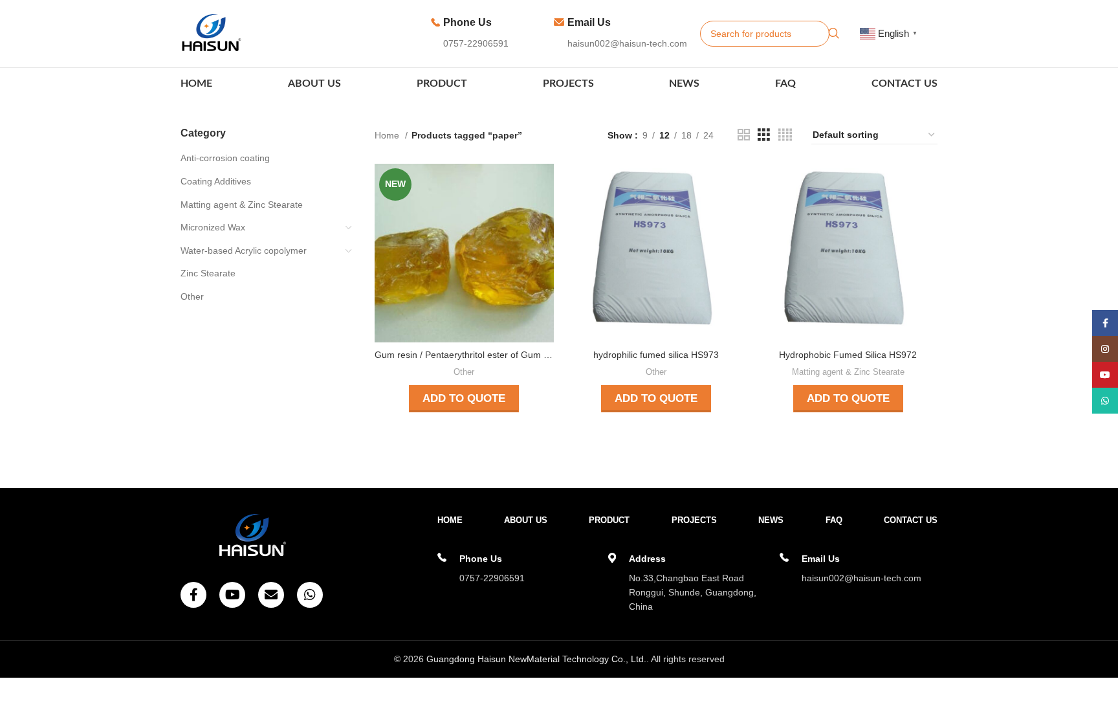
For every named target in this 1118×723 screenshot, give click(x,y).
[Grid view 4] (785, 135)
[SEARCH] (834, 34)
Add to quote (463, 398)
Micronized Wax (213, 227)
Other (192, 296)
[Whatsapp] (310, 595)
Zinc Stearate (208, 273)
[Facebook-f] (193, 595)
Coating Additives (216, 181)
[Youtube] (232, 595)
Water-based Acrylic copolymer (244, 250)
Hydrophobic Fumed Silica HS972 (848, 355)
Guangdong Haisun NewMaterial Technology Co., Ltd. (536, 659)
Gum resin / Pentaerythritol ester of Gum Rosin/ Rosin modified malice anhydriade (542, 355)
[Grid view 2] (744, 135)
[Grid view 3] (764, 135)
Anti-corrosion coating (225, 158)
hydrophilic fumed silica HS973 (656, 355)
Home (388, 135)
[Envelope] (271, 595)
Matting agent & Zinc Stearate (242, 204)
